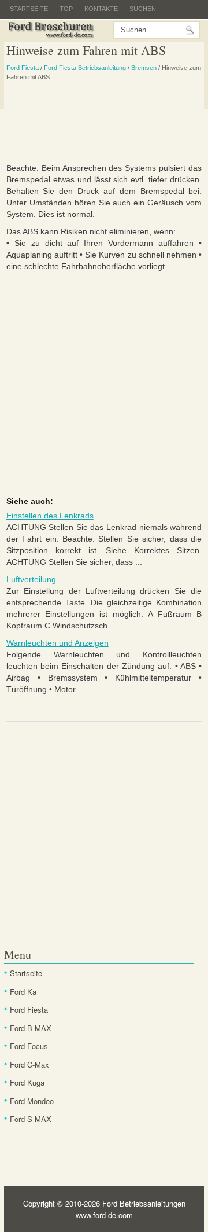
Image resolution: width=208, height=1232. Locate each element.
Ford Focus (29, 1045)
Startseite (29, 8)
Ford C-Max (29, 1064)
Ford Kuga (27, 1082)
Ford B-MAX (30, 1028)
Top (66, 8)
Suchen (142, 8)
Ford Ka (23, 991)
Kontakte (101, 8)
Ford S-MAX (30, 1118)
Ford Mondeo (32, 1100)
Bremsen (144, 67)
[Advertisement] (104, 121)
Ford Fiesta (22, 67)
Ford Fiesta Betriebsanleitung (85, 67)
